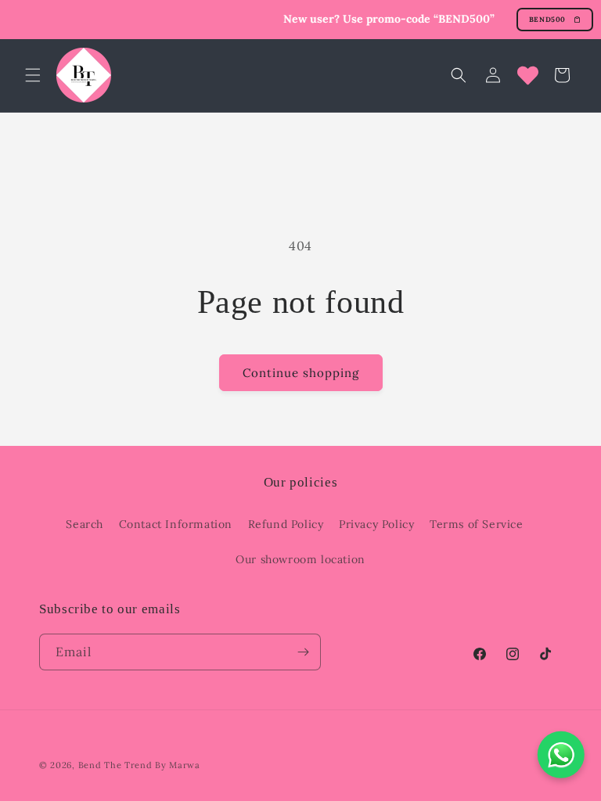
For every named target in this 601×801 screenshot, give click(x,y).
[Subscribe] (303, 652)
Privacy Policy (376, 524)
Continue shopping (301, 372)
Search (84, 524)
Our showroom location (300, 559)
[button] (33, 75)
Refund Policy (286, 524)
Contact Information (175, 524)
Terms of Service (477, 524)
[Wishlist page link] (527, 75)
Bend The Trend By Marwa (139, 765)
